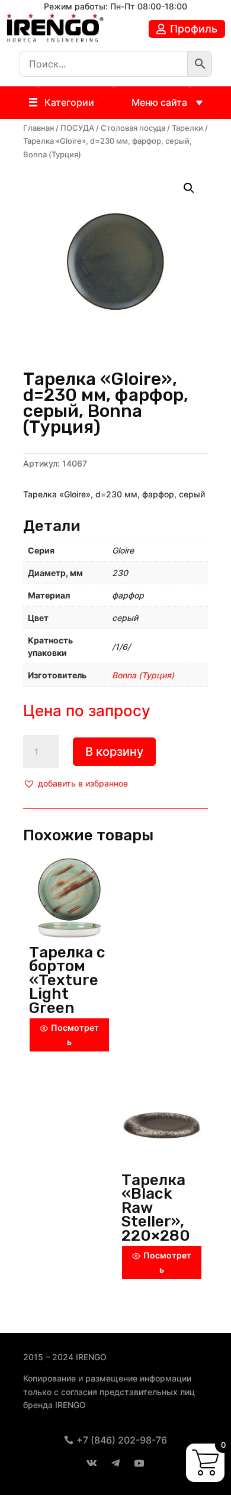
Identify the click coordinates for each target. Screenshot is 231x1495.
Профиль (193, 28)
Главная (38, 128)
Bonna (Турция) (143, 675)
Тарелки (187, 128)
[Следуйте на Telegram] (115, 1463)
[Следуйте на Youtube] (139, 1463)
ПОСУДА (77, 128)
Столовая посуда (133, 128)
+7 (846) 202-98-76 (121, 1440)
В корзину (114, 752)
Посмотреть (75, 1034)
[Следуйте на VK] (91, 1463)
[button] (69, 102)
